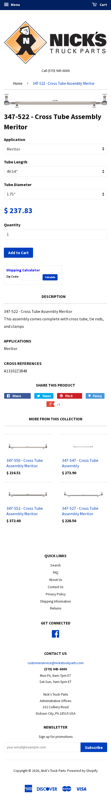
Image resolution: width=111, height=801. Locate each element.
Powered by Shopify (82, 771)
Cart (103, 4)
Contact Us (55, 587)
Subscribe (94, 747)
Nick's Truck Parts (53, 771)
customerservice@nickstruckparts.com (56, 663)
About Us (55, 580)
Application (14, 139)
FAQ (55, 572)
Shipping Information (55, 601)
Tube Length (15, 161)
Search (55, 565)
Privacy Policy (56, 594)
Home (17, 83)
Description (54, 296)
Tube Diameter (17, 184)
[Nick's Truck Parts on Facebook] (55, 635)
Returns (55, 608)
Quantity (12, 224)
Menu (15, 4)
